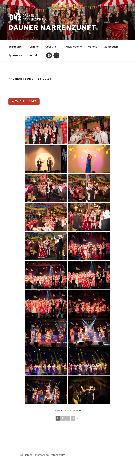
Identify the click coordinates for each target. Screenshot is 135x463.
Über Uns (51, 46)
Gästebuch (111, 46)
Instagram (56, 55)
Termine (33, 46)
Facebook (49, 55)
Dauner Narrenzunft (52, 28)
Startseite (15, 46)
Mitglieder (72, 46)
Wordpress (26, 454)
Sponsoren (15, 55)
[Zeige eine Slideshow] (68, 410)
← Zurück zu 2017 (24, 101)
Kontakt (34, 55)
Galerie (92, 46)
